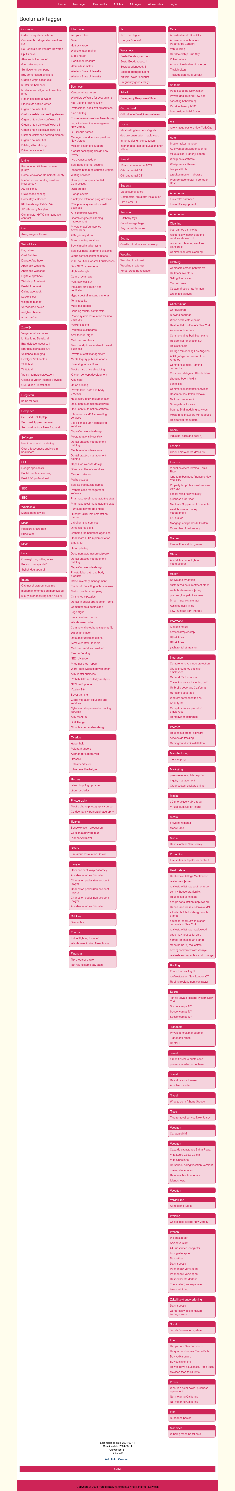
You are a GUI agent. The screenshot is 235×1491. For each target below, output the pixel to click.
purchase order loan (182, 499)
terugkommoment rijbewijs (186, 174)
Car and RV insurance (183, 677)
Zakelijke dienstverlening (186, 1299)
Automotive (177, 193)
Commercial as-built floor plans (189, 335)
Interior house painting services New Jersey (40, 181)
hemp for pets (29, 401)
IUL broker (176, 518)
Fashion (175, 446)
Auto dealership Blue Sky (185, 35)
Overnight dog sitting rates (37, 559)
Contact (123, 1459)
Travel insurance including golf (188, 682)
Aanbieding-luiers (181, 1206)
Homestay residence (33, 199)
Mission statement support (87, 146)
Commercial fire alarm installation (140, 197)
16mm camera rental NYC (136, 165)
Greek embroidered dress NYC (188, 452)
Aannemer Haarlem (182, 330)
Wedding (125, 254)
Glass (174, 554)
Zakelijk (26, 327)
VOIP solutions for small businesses (93, 261)
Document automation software (90, 404)
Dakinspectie (178, 1263)
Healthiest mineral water (36, 99)
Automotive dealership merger (188, 64)
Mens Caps (177, 828)
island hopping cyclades (85, 785)
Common (27, 29)
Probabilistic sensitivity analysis (90, 679)
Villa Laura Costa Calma (185, 1155)
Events (75, 821)
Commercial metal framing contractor (186, 366)
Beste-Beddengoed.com (135, 56)
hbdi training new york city (87, 103)
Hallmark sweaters (181, 273)
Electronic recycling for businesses (92, 586)
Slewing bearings (180, 315)
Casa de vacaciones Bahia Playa (190, 1149)
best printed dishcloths (183, 229)
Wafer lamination (81, 633)
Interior (25, 579)
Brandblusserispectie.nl (35, 343)
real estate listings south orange (189, 886)
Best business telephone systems (91, 251)
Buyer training (79, 694)
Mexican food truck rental (185, 1372)
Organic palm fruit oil (33, 109)
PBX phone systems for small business (89, 206)
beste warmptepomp (182, 632)
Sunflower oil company (35, 69)
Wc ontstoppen (179, 1238)
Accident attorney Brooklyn (87, 875)
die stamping (178, 759)
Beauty (124, 238)
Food (173, 1340)
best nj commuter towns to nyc (188, 950)
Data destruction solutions (87, 638)
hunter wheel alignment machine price (41, 91)
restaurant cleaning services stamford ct (187, 245)
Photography (79, 800)
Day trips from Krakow (183, 1080)
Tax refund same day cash (87, 965)
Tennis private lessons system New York (191, 999)
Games (174, 538)
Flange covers (79, 194)
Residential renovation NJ (186, 341)
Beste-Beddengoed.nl (133, 61)
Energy (75, 932)
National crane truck (182, 399)
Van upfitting (177, 49)
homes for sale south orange (187, 940)
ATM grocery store (82, 235)
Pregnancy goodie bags (134, 82)
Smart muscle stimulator (184, 600)
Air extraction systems (84, 213)
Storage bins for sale (182, 404)
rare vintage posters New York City (191, 127)
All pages (135, 4)
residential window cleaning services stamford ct (187, 236)
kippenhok (77, 743)
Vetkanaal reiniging (33, 354)
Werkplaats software (182, 159)
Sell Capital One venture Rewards (42, 49)
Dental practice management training (88, 443)
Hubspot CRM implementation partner (89, 515)
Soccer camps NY (181, 1006)
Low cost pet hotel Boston (185, 111)
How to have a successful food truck (192, 1367)
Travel (174, 1053)
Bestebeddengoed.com (134, 72)
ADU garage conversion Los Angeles (187, 357)
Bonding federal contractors (88, 311)
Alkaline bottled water (34, 59)
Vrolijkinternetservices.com (37, 374)
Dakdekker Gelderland (183, 1279)
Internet (175, 727)
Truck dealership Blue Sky (186, 75)
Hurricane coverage (182, 693)
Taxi (123, 29)
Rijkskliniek (177, 637)
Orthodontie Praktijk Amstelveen (140, 114)
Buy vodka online (180, 1356)
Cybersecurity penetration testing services (91, 710)
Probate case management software (87, 491)
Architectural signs (82, 335)
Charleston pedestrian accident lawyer (90, 882)
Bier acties (77, 922)
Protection (176, 854)
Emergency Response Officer (138, 98)
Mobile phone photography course (92, 806)
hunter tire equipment (183, 204)
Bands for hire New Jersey (186, 844)
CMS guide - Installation (36, 385)
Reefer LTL (176, 1043)
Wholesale (28, 506)
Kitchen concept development (89, 374)
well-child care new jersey (186, 590)
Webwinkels (29, 244)
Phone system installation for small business (92, 317)
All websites (155, 4)
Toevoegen (79, 4)
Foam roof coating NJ (183, 971)
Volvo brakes (178, 59)
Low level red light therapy (186, 611)
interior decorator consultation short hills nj (141, 147)
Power (174, 1382)
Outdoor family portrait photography (92, 811)
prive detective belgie (84, 769)
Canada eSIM (178, 1133)
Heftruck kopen (80, 45)
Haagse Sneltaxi (130, 40)
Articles (118, 4)
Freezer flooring (80, 653)
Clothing (175, 262)
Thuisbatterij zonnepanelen (186, 1284)
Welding (175, 1215)
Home (62, 4)
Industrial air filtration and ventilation (86, 288)
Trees (173, 1111)
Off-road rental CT (131, 170)
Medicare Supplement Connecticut (191, 504)
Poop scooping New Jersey (187, 91)
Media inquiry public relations (89, 359)
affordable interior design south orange (189, 914)
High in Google (80, 271)
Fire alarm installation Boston (88, 854)
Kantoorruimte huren (83, 92)
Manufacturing (179, 753)
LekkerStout (28, 297)
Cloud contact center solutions (89, 256)
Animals (175, 84)
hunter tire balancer (33, 85)
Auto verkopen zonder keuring (188, 149)
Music (174, 838)
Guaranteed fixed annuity (185, 528)
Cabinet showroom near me (38, 585)
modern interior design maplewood (42, 591)
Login (173, 4)
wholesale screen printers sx (187, 268)
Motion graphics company (86, 591)
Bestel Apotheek (31, 286)
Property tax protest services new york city (190, 487)
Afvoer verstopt (179, 1243)
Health (174, 573)
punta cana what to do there (187, 1064)
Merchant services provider (87, 648)
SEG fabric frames (82, 132)
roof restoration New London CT (189, 976)
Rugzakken (28, 250)
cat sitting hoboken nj (183, 101)
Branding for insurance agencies (90, 533)
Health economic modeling (37, 443)
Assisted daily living (182, 606)
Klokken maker (179, 627)
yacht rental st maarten (183, 647)
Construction (178, 303)
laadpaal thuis (178, 169)
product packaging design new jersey (89, 152)
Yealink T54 (78, 689)
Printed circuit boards (84, 330)
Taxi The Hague (130, 35)
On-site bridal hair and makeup (139, 244)
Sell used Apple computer (37, 422)
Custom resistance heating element (42, 114)
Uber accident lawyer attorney (89, 870)
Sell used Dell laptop (34, 417)
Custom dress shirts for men (187, 288)
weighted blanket (31, 302)
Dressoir (76, 759)
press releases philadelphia (187, 775)
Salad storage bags (132, 223)
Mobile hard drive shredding (88, 369)
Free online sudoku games (186, 544)
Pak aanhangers (81, 748)
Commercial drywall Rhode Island (190, 373)
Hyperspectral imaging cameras (90, 295)
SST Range (78, 722)
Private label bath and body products (87, 391)
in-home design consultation (137, 140)
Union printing (79, 385)
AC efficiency (29, 189)
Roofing (175, 965)
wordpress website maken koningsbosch (186, 1312)
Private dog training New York (188, 96)
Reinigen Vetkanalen (34, 359)
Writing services (80, 175)
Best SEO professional (35, 478)
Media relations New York (86, 436)
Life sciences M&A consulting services (89, 415)
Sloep (74, 40)
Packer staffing (80, 325)
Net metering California (184, 1396)
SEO (24, 462)
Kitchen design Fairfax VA (37, 204)
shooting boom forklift (183, 378)
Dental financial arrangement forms (92, 602)
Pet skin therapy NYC (34, 564)
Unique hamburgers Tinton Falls (189, 1351)
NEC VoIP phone (81, 684)
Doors (174, 430)
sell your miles (79, 35)
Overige (76, 737)
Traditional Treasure (83, 61)
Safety (75, 848)
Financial (76, 953)
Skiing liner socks (180, 278)
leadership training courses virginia (92, 170)
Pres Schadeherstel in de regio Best (189, 181)
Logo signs (77, 612)
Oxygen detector (81, 474)
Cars (173, 29)
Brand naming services (85, 240)
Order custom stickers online (187, 785)
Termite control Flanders (85, 643)
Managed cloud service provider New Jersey (90, 138)
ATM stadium (79, 717)
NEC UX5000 (79, 658)
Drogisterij (28, 395)
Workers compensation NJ (186, 698)
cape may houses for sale (185, 934)
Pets (24, 553)
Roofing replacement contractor (189, 981)
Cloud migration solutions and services (89, 701)
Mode (24, 522)
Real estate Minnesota (183, 897)
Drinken (76, 916)
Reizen (75, 779)
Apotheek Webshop (33, 266)
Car (23, 228)
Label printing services (84, 522)
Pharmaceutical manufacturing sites (92, 498)
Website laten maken (84, 50)
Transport (176, 1026)
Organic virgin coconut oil (36, 80)
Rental (124, 159)
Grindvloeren (178, 310)
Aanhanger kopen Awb (85, 754)
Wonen (174, 1231)
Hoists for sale (178, 346)
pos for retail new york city (185, 494)
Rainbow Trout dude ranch (186, 1175)
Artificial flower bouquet (134, 77)
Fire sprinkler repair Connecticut (189, 860)
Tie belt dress (178, 283)
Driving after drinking (34, 145)
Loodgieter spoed (180, 1253)
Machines (176, 1428)
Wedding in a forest (132, 260)
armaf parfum (29, 317)
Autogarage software (34, 234)
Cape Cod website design (87, 431)
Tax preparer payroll (83, 959)
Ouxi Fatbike (29, 255)
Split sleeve (28, 54)
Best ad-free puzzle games (87, 485)
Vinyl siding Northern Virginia (138, 130)
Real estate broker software (186, 733)
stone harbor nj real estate (186, 945)
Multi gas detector (81, 306)
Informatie (176, 621)
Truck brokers (178, 69)
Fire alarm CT (128, 202)
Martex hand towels (33, 513)
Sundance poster (180, 1418)
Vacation (175, 1127)
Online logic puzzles (83, 596)
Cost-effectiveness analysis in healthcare (39, 450)
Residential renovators (183, 420)
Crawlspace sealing (33, 194)
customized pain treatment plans (189, 585)
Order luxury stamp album (37, 35)
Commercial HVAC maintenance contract (41, 216)
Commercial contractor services (189, 389)
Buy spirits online (180, 1362)
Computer (27, 411)
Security (125, 185)
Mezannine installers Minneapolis (190, 415)
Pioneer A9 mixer (81, 838)
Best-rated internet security (87, 165)
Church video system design (88, 727)
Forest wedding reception (135, 271)
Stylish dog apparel (33, 569)
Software (27, 437)
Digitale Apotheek (32, 260)
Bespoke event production (87, 827)
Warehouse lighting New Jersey (90, 943)
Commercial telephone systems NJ (92, 627)
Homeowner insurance (184, 717)
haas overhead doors (84, 617)
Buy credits (100, 4)
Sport (173, 1324)
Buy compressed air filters (37, 75)
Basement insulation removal (187, 394)
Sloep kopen (78, 56)
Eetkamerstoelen (81, 764)
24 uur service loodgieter (185, 1248)
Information (78, 29)
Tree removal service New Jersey (190, 1117)
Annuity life (177, 703)
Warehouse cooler (82, 622)
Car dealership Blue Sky (185, 54)
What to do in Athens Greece (187, 1101)
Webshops (127, 50)
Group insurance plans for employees (185, 670)
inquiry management (182, 780)
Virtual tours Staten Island (185, 807)
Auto (173, 137)
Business (77, 86)
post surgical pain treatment (187, 595)
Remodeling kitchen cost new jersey (39, 168)
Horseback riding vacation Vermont (191, 1165)
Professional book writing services (92, 108)
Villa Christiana (179, 1160)
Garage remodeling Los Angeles (190, 351)
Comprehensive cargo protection (190, 663)
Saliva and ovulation (182, 580)
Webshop (126, 212)
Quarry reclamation (82, 276)
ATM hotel (77, 380)
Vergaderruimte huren (34, 333)
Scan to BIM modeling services (189, 409)
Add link (110, 1459)
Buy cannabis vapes (132, 228)
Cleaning (175, 223)
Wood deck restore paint (185, 320)
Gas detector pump (32, 64)
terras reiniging (179, 1289)
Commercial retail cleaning (186, 252)
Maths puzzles (79, 479)
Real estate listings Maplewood (189, 876)
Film (172, 1411)
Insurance (176, 657)
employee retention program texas (91, 199)
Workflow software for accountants (92, 97)
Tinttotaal (27, 364)
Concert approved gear (85, 833)
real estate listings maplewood (188, 929)
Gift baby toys (128, 218)
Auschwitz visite (180, 1085)
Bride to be (28, 534)
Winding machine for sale (185, 1434)
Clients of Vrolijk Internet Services (41, 380)
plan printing (78, 113)
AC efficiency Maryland (35, 209)
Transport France (180, 1038)
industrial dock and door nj (186, 436)
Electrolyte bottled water (36, 104)
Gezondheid (128, 108)
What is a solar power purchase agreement (189, 1389)
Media (174, 795)
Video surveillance (131, 192)
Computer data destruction (87, 607)
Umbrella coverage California (188, 687)
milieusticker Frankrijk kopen (187, 154)
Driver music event (32, 150)
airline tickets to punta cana (186, 1059)
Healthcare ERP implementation (90, 399)
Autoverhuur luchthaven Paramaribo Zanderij (184, 42)
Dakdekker (176, 1258)
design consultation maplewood (139, 135)
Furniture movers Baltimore (87, 509)
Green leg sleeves (181, 294)
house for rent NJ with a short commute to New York (187, 922)
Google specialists (32, 468)
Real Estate (177, 870)
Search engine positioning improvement (87, 219)
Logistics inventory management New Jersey (90, 125)
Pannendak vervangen (184, 1269)
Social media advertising (36, 473)
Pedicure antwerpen (33, 529)
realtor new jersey (181, 881)
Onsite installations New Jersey (189, 1222)
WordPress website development (91, 669)
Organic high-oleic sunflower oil (40, 119)
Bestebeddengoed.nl (133, 66)
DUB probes (78, 189)
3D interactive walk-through (186, 801)
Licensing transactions (84, 364)
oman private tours (181, 1170)
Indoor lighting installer (85, 938)
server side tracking (182, 738)
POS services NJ (81, 282)
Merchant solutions (82, 340)
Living (25, 160)
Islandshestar (178, 1180)
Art (172, 121)
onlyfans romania (180, 823)
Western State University (86, 71)
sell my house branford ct (185, 891)
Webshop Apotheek (33, 281)
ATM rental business (83, 674)
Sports (174, 991)
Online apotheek (31, 291)
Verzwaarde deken (32, 307)
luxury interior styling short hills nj (41, 596)
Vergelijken (177, 1199)
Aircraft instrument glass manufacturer (184, 562)
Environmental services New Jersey (93, 118)
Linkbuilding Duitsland (35, 338)
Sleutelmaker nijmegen (184, 143)
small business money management (183, 511)
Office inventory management (88, 581)
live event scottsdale (83, 159)
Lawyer (75, 864)
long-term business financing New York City (190, 478)
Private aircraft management (88, 354)
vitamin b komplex (82, 66)
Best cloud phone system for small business (92, 347)
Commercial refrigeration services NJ (41, 42)
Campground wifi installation (187, 743)
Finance (175, 462)
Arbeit (124, 92)
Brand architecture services (87, 469)
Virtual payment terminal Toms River (188, 469)
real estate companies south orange (191, 955)
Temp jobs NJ (79, 300)
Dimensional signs (82, 528)
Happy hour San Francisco (186, 1346)
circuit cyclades (80, 790)
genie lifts (176, 384)
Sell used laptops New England (40, 427)
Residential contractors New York (190, 325)
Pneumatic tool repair (84, 663)
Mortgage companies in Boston (189, 523)
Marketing (176, 769)
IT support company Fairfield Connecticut (88, 181)
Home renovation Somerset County (42, 175)
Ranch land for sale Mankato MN (190, 907)
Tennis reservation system (186, 1330)
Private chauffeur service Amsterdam (86, 228)
